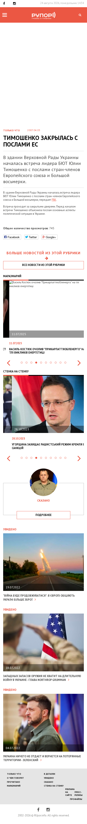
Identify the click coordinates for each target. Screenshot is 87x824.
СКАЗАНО (48, 782)
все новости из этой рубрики (43, 265)
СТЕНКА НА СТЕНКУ (54, 785)
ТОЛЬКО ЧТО (14, 774)
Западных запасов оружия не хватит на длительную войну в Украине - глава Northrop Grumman (42, 678)
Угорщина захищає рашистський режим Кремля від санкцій (41, 446)
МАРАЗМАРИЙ (13, 785)
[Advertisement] (43, 68)
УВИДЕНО (49, 778)
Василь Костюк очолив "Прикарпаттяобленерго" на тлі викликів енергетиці (41, 351)
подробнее (43, 515)
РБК (54, 200)
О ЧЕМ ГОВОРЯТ (15, 778)
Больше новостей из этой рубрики (43, 252)
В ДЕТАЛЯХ (49, 774)
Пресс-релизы (79, 793)
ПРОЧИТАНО (13, 782)
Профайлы (76, 799)
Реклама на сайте (70, 792)
